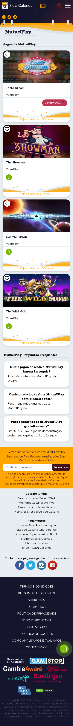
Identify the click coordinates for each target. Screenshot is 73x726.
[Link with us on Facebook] (20, 565)
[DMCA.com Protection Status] (45, 690)
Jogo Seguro (36, 627)
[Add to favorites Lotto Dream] (7, 54)
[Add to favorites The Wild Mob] (7, 278)
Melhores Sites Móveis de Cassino (36, 511)
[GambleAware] (22, 669)
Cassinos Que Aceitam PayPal (36, 525)
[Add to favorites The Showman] (7, 129)
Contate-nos (36, 647)
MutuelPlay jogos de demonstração (38, 431)
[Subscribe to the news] (41, 6)
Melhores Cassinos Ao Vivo (37, 502)
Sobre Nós (36, 600)
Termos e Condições (36, 586)
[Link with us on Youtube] (52, 565)
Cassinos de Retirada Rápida (36, 507)
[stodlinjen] (48, 681)
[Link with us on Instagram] (41, 565)
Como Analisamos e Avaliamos (36, 640)
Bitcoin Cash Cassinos (36, 547)
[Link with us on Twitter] (30, 565)
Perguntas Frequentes (36, 593)
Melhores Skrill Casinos (36, 538)
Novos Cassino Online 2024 (36, 498)
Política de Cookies (36, 634)
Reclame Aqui (36, 607)
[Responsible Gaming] (57, 669)
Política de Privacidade (36, 613)
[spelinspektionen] (24, 690)
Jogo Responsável (37, 620)
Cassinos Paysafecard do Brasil (36, 534)
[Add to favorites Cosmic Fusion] (7, 203)
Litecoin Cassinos (36, 543)
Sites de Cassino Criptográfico (36, 529)
